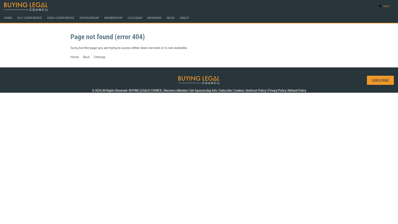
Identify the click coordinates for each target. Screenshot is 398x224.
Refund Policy (297, 90)
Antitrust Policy (256, 90)
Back (86, 57)
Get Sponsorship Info (203, 90)
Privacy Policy (277, 90)
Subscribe (225, 90)
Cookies (239, 90)
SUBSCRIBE (380, 80)
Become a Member (176, 90)
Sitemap (100, 57)
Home (74, 57)
